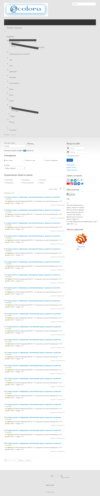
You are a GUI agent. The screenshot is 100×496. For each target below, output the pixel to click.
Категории (26, 180)
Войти (70, 160)
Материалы (9, 183)
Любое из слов (30, 160)
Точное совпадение (51, 160)
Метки (42, 183)
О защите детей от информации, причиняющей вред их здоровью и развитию (33, 197)
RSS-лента (81, 247)
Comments (9, 180)
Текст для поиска (9, 143)
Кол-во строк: (53, 189)
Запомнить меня (73, 156)
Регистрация (71, 165)
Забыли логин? (71, 167)
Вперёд (20, 460)
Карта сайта (50, 485)
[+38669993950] (68, 180)
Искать (31, 143)
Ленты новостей (28, 183)
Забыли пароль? (72, 170)
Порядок (7, 165)
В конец (27, 460)
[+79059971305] (71, 180)
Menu (6, 21)
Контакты (43, 180)
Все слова (9, 160)
